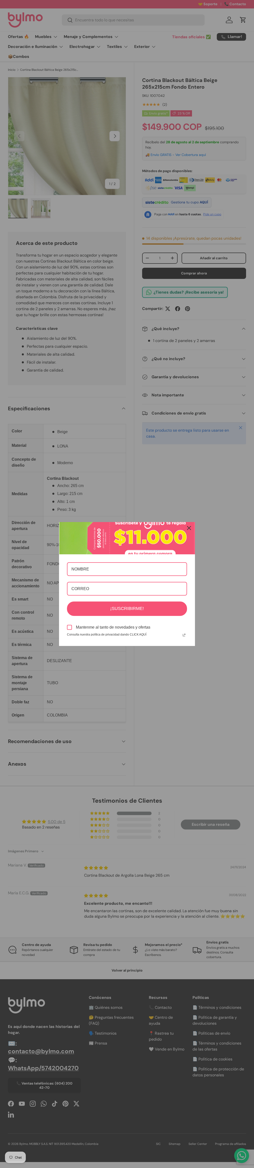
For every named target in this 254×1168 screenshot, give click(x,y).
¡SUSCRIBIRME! (127, 608)
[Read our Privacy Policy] (184, 635)
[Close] (189, 528)
